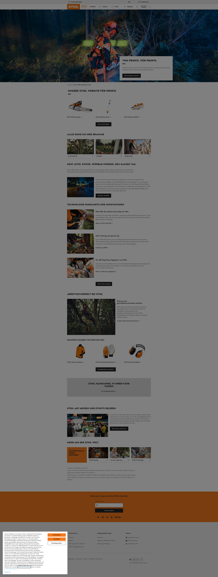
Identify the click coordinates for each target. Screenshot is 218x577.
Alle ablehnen (56, 539)
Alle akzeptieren (57, 535)
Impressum (7, 572)
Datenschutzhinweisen (24, 567)
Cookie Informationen (10, 569)
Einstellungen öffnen (57, 543)
